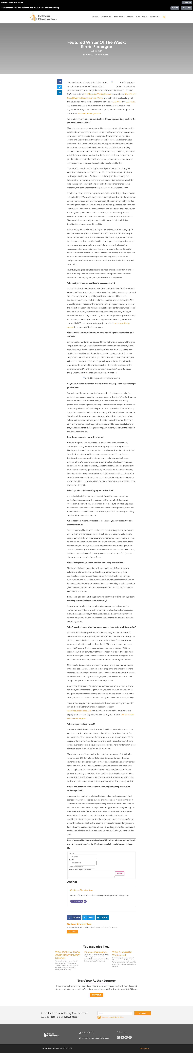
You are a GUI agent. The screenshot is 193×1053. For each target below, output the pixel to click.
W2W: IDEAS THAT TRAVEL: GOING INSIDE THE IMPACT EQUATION (68, 955)
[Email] (85, 901)
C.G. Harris (130, 102)
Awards (130, 17)
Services (95, 17)
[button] (164, 17)
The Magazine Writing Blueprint (98, 94)
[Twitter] (122, 1037)
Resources (154, 17)
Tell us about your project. (80, 870)
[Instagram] (130, 1037)
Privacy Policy (144, 1048)
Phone (72, 867)
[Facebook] (118, 1037)
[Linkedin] (126, 1037)
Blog (138, 17)
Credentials (106, 17)
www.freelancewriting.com (79, 711)
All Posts (72, 931)
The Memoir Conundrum (95, 952)
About (144, 17)
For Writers (118, 17)
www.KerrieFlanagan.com (89, 114)
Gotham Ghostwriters (81, 890)
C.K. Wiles (117, 102)
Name (71, 854)
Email (71, 860)
